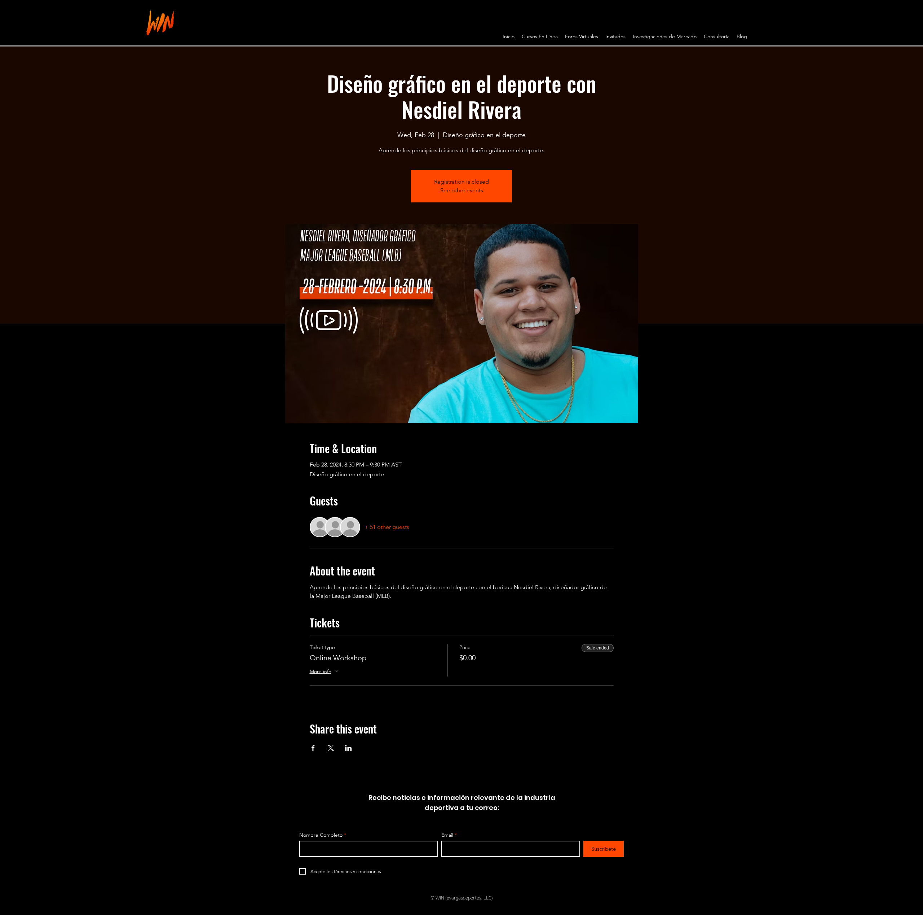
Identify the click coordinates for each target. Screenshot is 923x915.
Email (447, 834)
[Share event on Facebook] (313, 748)
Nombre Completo (321, 834)
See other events (461, 190)
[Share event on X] (330, 748)
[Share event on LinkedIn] (348, 748)
